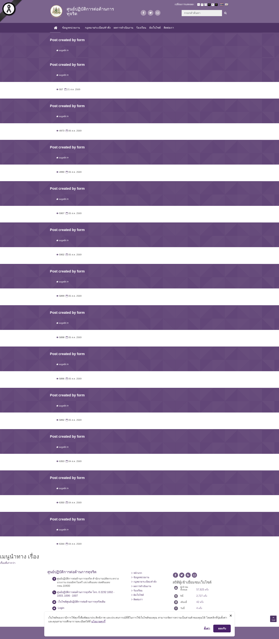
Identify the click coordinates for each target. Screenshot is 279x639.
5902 (60, 254)
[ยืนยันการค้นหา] (225, 13)
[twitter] (150, 12)
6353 (60, 461)
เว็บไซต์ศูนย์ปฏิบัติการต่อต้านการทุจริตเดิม (81, 601)
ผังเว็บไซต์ (155, 27)
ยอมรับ (222, 628)
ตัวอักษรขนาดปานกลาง (202, 4)
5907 (60, 213)
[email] (157, 12)
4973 (60, 131)
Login (61, 608)
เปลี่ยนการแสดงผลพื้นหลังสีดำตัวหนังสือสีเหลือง (216, 4)
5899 (60, 296)
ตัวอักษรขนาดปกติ (198, 4)
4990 (60, 172)
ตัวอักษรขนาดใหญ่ (205, 4)
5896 (60, 378)
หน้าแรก (138, 573)
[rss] (188, 575)
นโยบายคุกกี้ (98, 621)
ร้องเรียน (141, 27)
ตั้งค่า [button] (207, 628)
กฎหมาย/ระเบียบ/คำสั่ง (98, 27)
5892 (60, 420)
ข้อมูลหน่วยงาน (71, 27)
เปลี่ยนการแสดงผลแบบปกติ (213, 4)
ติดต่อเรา (169, 27)
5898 (60, 337)
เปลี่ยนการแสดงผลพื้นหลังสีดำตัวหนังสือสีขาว (209, 4)
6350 (60, 502)
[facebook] (143, 12)
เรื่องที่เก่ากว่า (7, 563)
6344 (60, 544)
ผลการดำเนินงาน (123, 27)
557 (59, 89)
